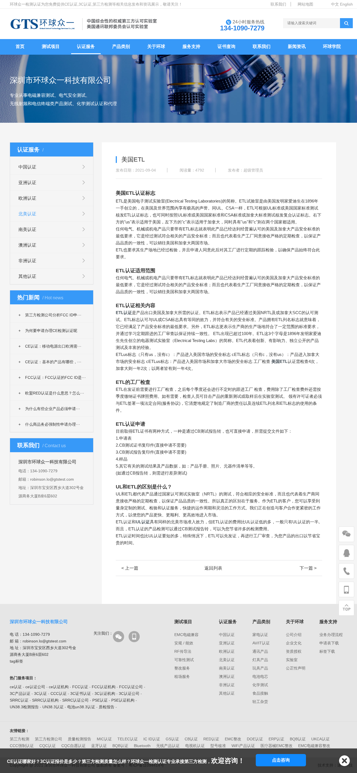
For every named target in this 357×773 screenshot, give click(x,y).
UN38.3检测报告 (24, 707)
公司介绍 (293, 634)
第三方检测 (19, 739)
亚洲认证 (27, 182)
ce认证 (16, 687)
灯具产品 (260, 660)
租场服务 (182, 676)
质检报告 (106, 707)
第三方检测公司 (48, 739)
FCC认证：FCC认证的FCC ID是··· (52, 377)
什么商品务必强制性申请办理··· (49, 424)
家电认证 (260, 634)
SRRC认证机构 (45, 700)
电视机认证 (195, 745)
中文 (335, 4)
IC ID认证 (151, 739)
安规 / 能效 (183, 643)
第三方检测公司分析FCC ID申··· (49, 315)
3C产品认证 (20, 693)
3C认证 (40, 693)
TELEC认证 (127, 739)
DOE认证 (255, 739)
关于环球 (156, 46)
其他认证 (27, 276)
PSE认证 (100, 700)
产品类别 (121, 46)
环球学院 (332, 46)
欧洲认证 (27, 198)
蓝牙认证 (99, 745)
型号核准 (218, 745)
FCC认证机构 (103, 687)
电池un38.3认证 (81, 707)
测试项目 (51, 46)
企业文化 (293, 643)
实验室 (292, 660)
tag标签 (16, 661)
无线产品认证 (168, 745)
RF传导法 (182, 651)
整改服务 (182, 668)
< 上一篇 (129, 568)
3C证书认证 (80, 693)
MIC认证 (104, 739)
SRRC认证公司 (75, 700)
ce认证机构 (59, 687)
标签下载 (327, 651)
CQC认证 (47, 745)
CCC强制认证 (22, 745)
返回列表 (213, 568)
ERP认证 (276, 739)
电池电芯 (260, 676)
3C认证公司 (129, 693)
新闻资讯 (297, 46)
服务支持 (191, 46)
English (346, 4)
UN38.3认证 (53, 707)
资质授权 (293, 651)
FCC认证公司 (131, 687)
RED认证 (211, 739)
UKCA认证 (320, 739)
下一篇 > (308, 568)
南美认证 (27, 229)
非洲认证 (27, 260)
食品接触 (260, 693)
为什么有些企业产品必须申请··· (49, 408)
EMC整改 (233, 739)
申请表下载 (329, 643)
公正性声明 (295, 668)
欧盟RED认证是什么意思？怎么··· (51, 393)
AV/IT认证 (261, 643)
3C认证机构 (105, 693)
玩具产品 (260, 668)
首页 (20, 46)
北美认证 (27, 213)
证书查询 (226, 46)
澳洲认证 (27, 245)
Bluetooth (142, 745)
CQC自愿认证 (73, 745)
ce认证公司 (35, 687)
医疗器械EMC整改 (276, 745)
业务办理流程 (331, 634)
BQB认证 (298, 739)
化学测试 (260, 685)
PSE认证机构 (122, 700)
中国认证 (27, 167)
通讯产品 (260, 651)
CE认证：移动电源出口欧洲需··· (49, 346)
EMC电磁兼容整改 (314, 745)
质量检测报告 (79, 739)
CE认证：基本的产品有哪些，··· (49, 362)
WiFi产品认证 (243, 745)
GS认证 (172, 739)
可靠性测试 (184, 660)
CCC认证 (58, 693)
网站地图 (305, 4)
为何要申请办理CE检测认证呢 (47, 330)
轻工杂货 (260, 701)
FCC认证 (80, 687)
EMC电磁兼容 (186, 634)
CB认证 (191, 739)
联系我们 (278, 4)
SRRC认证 (19, 700)
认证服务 (86, 46)
